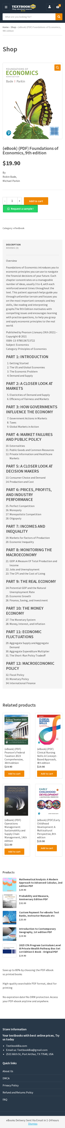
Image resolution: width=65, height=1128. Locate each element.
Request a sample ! (22, 208)
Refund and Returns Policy (18, 1092)
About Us (8, 1071)
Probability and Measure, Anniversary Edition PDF (34, 897)
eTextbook (18, 228)
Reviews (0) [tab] (12, 247)
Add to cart (36, 201)
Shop (13, 27)
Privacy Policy (11, 1085)
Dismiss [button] (32, 1123)
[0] (57, 7)
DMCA (6, 1078)
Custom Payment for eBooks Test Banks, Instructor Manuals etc (39, 914)
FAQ (5, 1099)
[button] (57, 67)
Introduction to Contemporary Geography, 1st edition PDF (37, 930)
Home (6, 27)
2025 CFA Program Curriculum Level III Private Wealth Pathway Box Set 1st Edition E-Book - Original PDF (40, 948)
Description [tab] (13, 244)
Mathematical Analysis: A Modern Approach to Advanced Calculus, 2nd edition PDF (40, 883)
